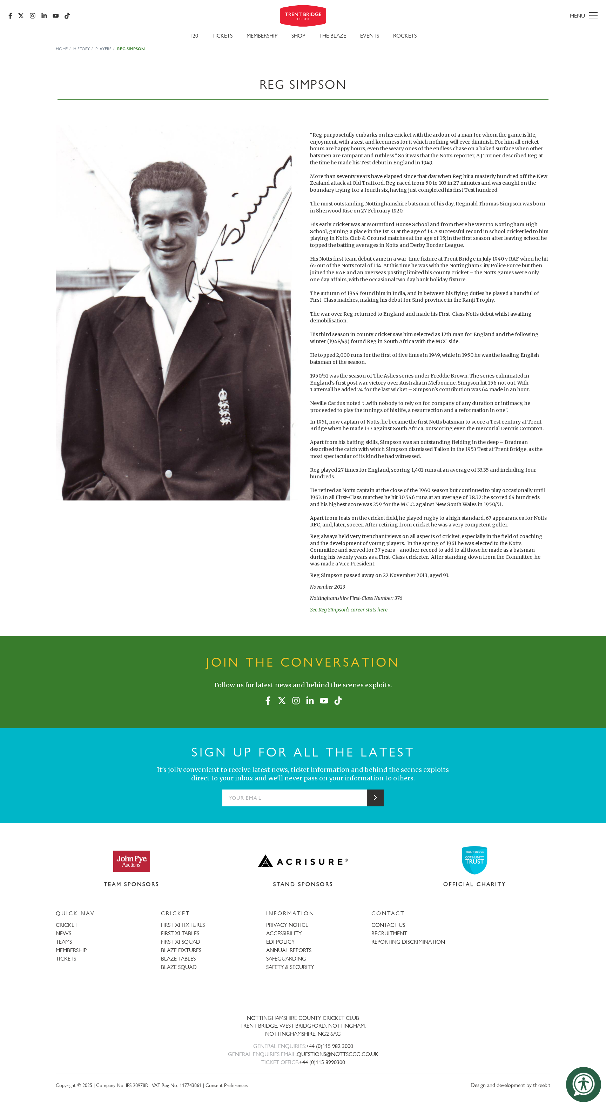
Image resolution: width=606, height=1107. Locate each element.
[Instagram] (33, 16)
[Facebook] (10, 16)
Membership (262, 35)
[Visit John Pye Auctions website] (131, 861)
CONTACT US (388, 925)
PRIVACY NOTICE (287, 925)
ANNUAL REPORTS (288, 950)
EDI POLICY (280, 941)
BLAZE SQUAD (179, 967)
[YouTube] (56, 16)
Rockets (405, 35)
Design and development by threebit (510, 1085)
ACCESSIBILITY (284, 933)
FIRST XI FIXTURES (183, 925)
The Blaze (332, 35)
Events (369, 35)
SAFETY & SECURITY (290, 967)
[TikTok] (67, 16)
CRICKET (67, 925)
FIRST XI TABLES (180, 933)
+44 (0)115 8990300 (322, 1062)
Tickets (222, 35)
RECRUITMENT (389, 933)
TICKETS (66, 958)
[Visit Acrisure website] (303, 861)
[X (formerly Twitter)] (21, 16)
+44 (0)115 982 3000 (329, 1046)
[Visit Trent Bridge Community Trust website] (474, 860)
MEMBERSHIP (71, 950)
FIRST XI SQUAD (180, 941)
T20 (193, 35)
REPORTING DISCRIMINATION (408, 941)
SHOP (298, 35)
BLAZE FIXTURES (181, 950)
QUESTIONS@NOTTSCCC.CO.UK (337, 1054)
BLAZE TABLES (178, 958)
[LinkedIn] (44, 16)
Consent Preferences (227, 1085)
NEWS (63, 933)
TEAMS (64, 941)
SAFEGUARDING (286, 958)
